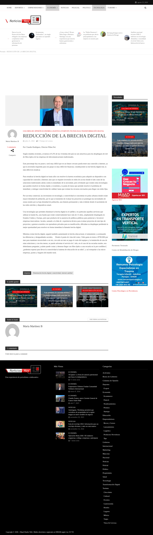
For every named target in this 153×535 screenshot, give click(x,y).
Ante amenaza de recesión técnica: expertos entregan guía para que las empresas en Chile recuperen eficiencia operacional (57, 296)
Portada (2, 52)
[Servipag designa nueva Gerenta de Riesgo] (102, 34)
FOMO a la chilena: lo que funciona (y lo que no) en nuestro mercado (21, 296)
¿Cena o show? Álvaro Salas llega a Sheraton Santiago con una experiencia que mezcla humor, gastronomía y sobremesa (67, 37)
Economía (51, 8)
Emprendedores (35, 8)
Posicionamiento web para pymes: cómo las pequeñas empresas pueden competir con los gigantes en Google (92, 296)
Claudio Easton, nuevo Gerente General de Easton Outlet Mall (82, 399)
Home (9, 8)
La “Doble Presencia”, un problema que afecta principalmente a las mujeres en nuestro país (90, 35)
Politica (86, 8)
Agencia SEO (117, 200)
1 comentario (11, 147)
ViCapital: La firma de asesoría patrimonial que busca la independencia (83, 376)
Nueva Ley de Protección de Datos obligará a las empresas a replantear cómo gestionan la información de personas (19, 38)
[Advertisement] (76, 74)
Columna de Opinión (32, 131)
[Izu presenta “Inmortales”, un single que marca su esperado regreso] (31, 35)
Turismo (111, 8)
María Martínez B (12, 141)
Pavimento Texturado (120, 245)
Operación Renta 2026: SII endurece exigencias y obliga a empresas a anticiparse (83, 437)
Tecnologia (99, 8)
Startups (65, 131)
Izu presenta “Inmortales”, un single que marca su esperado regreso (43, 35)
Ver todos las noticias (98, 319)
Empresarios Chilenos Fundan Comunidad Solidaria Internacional (82, 388)
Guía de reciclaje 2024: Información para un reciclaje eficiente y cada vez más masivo (83, 425)
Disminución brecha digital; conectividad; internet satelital (52, 273)
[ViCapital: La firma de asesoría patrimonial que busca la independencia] (60, 375)
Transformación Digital (92, 131)
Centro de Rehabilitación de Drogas (125, 250)
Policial (76, 8)
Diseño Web (28, 532)
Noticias (65, 8)
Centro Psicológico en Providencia (125, 291)
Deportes (19, 8)
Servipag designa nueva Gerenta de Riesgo (114, 34)
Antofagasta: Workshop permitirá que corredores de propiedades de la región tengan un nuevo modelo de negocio (81, 412)
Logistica (56, 131)
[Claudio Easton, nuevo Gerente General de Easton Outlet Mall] (60, 398)
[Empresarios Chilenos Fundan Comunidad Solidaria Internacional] (60, 386)
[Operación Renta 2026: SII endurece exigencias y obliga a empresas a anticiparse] (60, 436)
